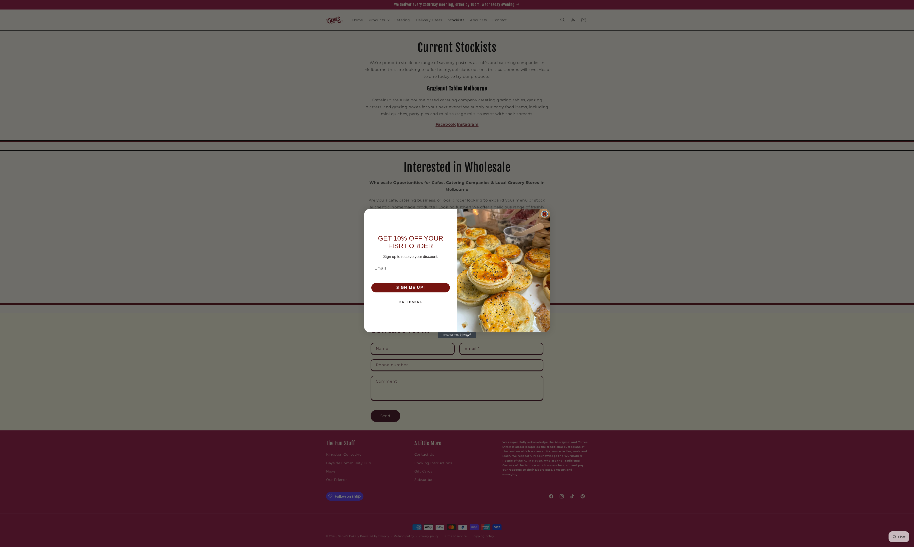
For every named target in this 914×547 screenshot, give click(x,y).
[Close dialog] (544, 214)
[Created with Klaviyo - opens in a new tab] (457, 335)
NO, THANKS (410, 302)
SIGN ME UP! (410, 288)
